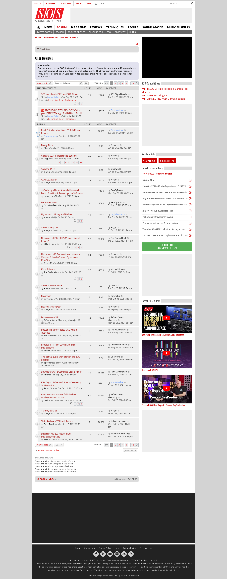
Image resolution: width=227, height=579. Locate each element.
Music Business (178, 27)
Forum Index (51, 37)
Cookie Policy (105, 548)
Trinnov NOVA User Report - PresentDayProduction (163, 405)
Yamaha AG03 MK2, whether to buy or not (164, 229)
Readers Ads (96, 32)
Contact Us (89, 548)
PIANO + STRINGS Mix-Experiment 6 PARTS (164, 186)
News (48, 27)
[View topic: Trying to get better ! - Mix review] (190, 223)
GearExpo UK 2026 (150, 370)
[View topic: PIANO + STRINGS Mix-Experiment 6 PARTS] (190, 186)
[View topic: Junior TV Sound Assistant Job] (190, 210)
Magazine (78, 27)
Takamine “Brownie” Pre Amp (157, 217)
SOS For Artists (76, 32)
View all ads (149, 160)
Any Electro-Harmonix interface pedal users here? (165, 198)
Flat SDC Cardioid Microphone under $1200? (165, 235)
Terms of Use (146, 548)
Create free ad (167, 160)
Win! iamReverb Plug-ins (154, 95)
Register (51, 3)
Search (60, 32)
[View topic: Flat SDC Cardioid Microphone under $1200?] (190, 235)
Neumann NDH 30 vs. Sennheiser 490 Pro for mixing (165, 192)
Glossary (120, 32)
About (77, 548)
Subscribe (66, 3)
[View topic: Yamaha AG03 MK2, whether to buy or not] (190, 229)
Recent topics (164, 173)
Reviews (96, 27)
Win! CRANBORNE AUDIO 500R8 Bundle (163, 98)
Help (89, 3)
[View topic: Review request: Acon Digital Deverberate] (190, 204)
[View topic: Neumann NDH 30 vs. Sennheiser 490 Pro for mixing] (190, 192)
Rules (132, 32)
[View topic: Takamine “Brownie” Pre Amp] (190, 217)
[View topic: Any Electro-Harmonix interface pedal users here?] (190, 198)
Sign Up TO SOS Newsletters (167, 246)
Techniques (115, 27)
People (133, 27)
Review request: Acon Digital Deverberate (164, 204)
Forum (62, 27)
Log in (37, 3)
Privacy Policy (129, 548)
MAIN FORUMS (68, 37)
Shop (78, 3)
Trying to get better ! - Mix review (160, 223)
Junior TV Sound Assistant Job (157, 210)
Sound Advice (152, 27)
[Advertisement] (167, 275)
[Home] (49, 13)
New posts (148, 173)
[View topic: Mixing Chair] (190, 180)
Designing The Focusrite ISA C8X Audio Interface (163, 334)
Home (38, 27)
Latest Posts (44, 32)
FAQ (109, 32)
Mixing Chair (149, 180)
